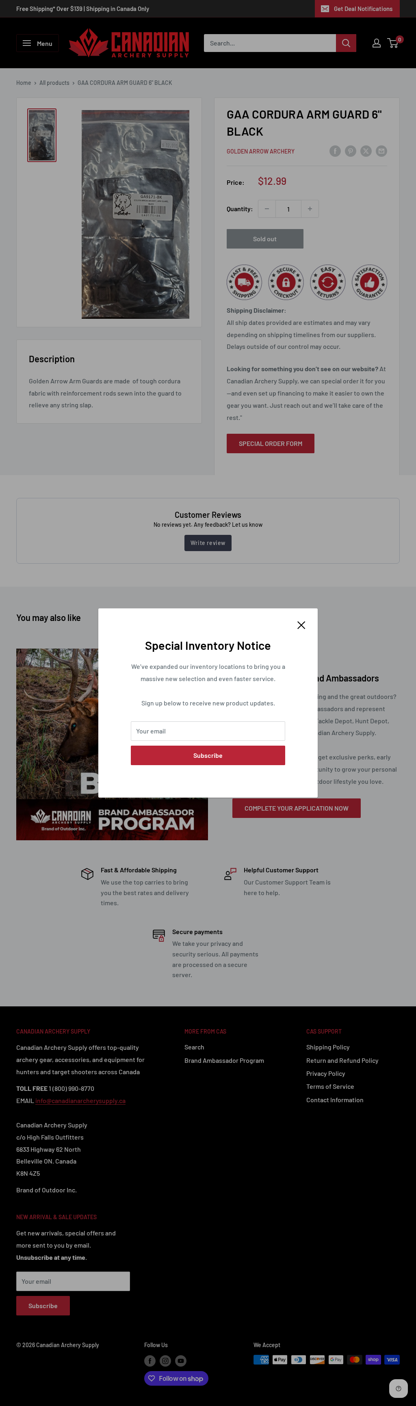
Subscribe (208, 755)
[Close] (301, 624)
